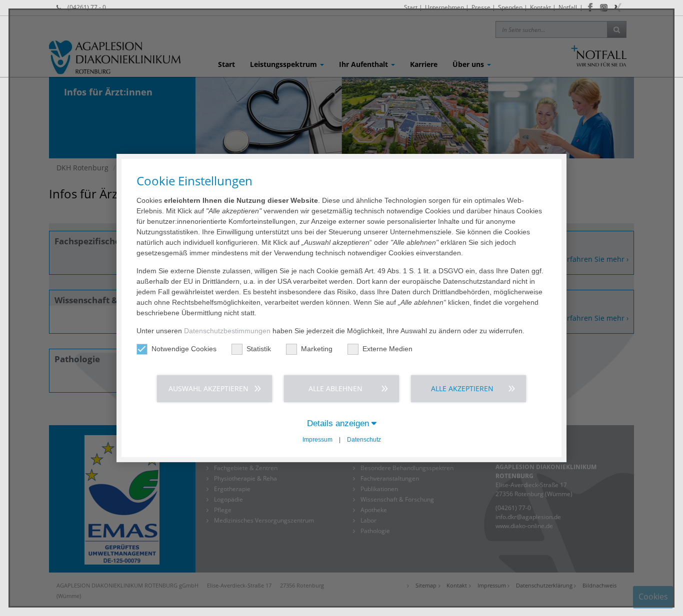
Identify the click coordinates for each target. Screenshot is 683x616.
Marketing (316, 349)
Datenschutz (364, 439)
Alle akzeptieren (462, 388)
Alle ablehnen (335, 388)
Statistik (258, 349)
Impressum (317, 439)
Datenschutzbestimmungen (227, 331)
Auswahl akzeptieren (208, 388)
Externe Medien (387, 349)
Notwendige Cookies (184, 349)
